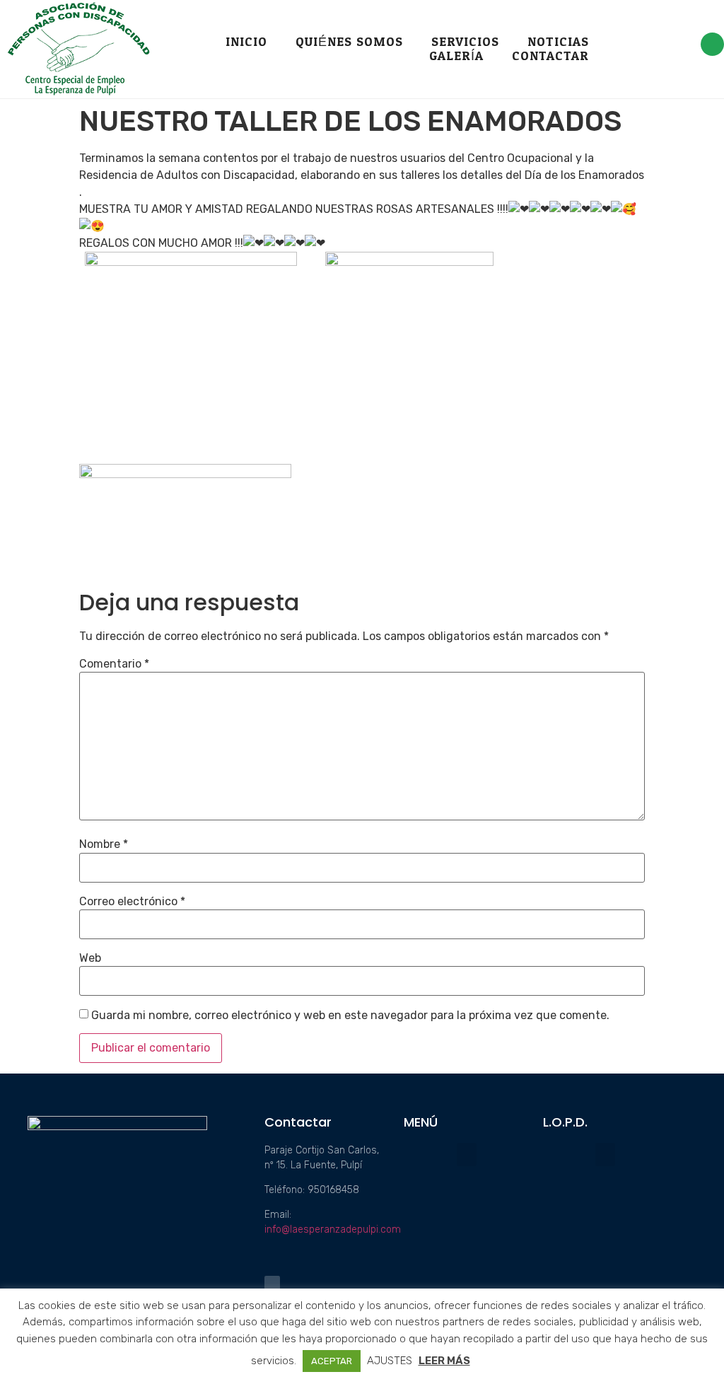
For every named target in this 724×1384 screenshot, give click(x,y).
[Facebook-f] (712, 44)
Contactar (550, 57)
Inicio (246, 42)
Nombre (103, 844)
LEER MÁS (444, 1360)
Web (90, 958)
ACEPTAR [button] (331, 1361)
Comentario (114, 664)
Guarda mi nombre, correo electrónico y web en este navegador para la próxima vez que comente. (350, 1015)
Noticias (558, 42)
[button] (467, 1154)
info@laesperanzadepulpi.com (332, 1229)
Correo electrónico (132, 901)
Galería (456, 57)
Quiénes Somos (349, 42)
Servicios (465, 42)
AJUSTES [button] (389, 1360)
